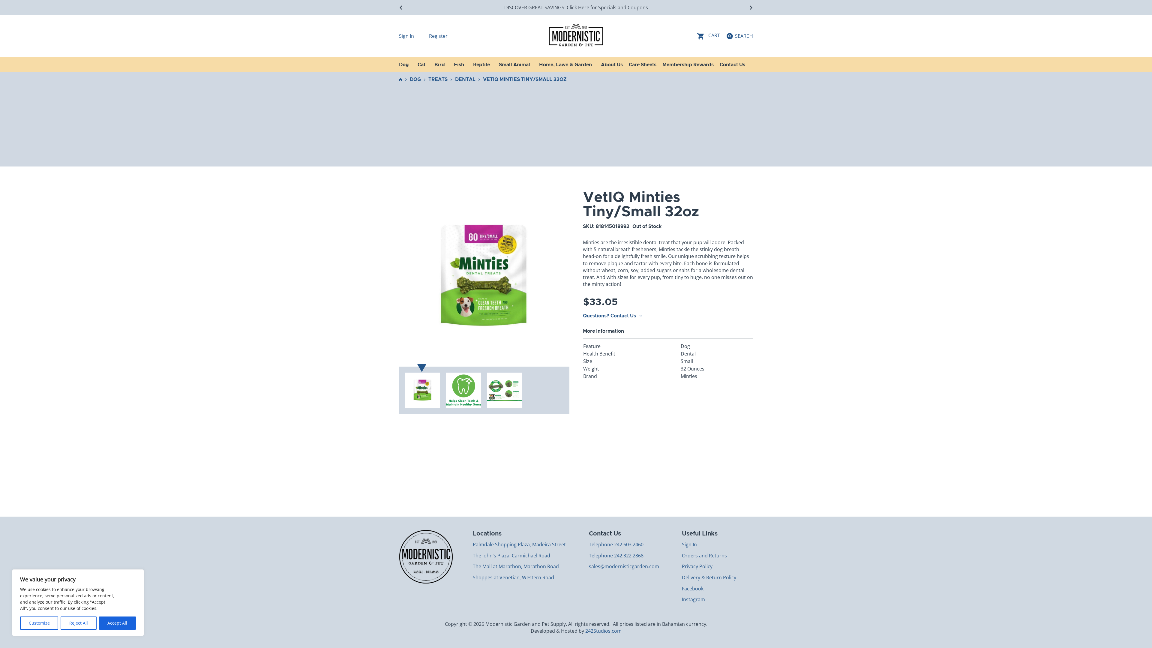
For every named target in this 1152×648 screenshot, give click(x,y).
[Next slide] (750, 7)
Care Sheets (642, 64)
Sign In (407, 36)
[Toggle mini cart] (708, 36)
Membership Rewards (688, 64)
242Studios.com (603, 631)
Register (438, 36)
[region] (78, 602)
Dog (415, 79)
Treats (438, 79)
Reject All (78, 623)
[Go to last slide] (401, 7)
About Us (612, 64)
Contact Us (732, 64)
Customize (39, 623)
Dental (465, 79)
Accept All (117, 623)
